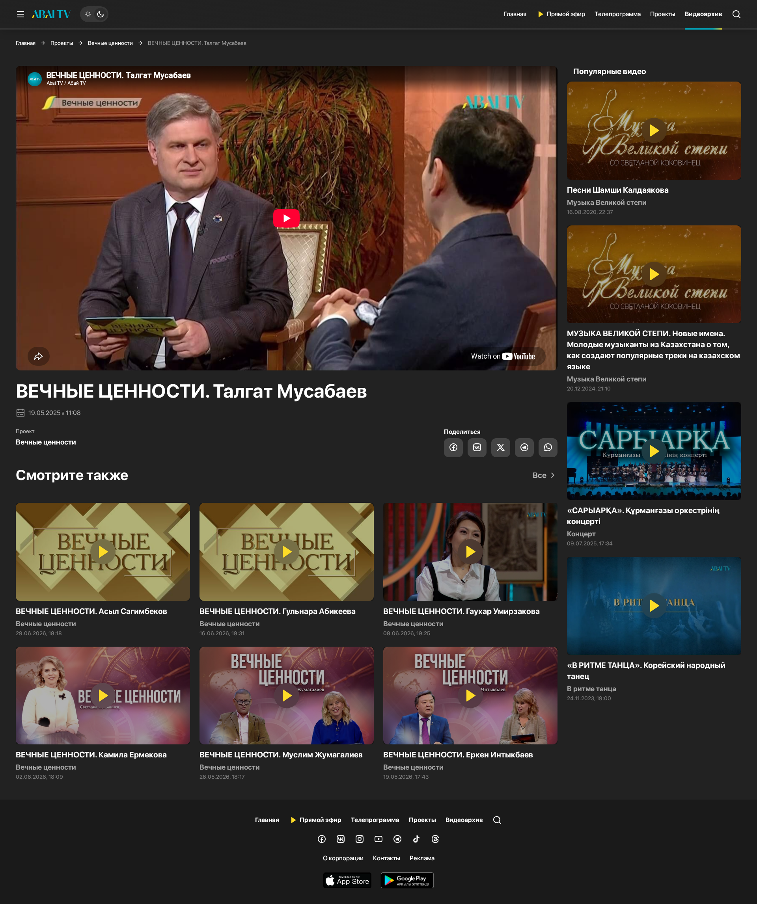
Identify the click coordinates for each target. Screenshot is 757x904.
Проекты (662, 14)
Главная (515, 14)
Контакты (386, 858)
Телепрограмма (618, 14)
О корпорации (343, 858)
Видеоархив (703, 14)
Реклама (422, 858)
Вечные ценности (110, 43)
